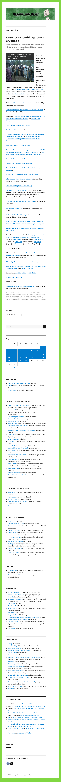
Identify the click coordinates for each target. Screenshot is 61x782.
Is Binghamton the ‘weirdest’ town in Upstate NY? (30, 706)
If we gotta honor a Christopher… (17, 159)
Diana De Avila (12, 423)
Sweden (23, 299)
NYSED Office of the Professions (18, 675)
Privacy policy (12, 390)
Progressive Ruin (13, 615)
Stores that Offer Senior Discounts (18, 677)
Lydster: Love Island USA (24, 704)
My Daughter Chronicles (15, 541)
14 (37, 354)
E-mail (10, 385)
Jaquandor (39, 294)
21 (37, 357)
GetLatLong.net (13, 664)
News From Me (12, 606)
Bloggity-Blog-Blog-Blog (16, 523)
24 (14, 360)
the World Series (20, 94)
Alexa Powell (12, 410)
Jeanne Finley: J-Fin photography (18, 448)
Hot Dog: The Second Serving (29, 715)
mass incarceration (27, 296)
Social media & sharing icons (21, 781)
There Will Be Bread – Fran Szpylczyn (19, 475)
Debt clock (11, 661)
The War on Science (12, 130)
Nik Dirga (11, 544)
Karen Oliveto (12, 450)
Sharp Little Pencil (13, 553)
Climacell (10, 655)
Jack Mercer (37, 241)
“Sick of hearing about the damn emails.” (19, 163)
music (34, 296)
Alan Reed (18, 241)
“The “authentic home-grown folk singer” (27, 713)
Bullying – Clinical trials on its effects (19, 650)
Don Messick (39, 239)
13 (31, 354)
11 (20, 354)
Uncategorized (19, 292)
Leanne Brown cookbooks (16, 666)
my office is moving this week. (20, 103)
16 (9, 357)
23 (9, 360)
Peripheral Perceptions (15, 548)
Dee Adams (11, 526)
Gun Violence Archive (14, 575)
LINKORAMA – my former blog (17, 501)
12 (26, 354)
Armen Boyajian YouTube (16, 416)
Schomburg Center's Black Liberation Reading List (23, 617)
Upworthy (11, 688)
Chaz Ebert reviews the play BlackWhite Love (20, 201)
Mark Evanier (18, 296)
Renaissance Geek (33, 297)
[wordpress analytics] (26, 747)
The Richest (11, 628)
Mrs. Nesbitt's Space (14, 537)
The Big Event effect (27, 268)
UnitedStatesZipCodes (15, 686)
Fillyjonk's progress (14, 530)
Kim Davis (12, 296)
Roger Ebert (41, 297)
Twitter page (12, 506)
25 (20, 360)
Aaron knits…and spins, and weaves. (19, 405)
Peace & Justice (12, 463)
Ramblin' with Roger (11, 775)
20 (32, 357)
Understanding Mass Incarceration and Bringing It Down (24, 109)
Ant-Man (27, 292)
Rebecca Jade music (14, 472)
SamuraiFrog (9, 299)
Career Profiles (12, 652)
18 (20, 357)
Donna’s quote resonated (14, 277)
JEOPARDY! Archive (14, 499)
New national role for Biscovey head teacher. (20, 286)
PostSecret (11, 612)
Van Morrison (31, 299)
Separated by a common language (18, 619)
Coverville (11, 597)
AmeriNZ (10, 521)
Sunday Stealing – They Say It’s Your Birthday (27, 717)
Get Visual (11, 434)
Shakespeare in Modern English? (16, 190)
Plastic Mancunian (13, 719)
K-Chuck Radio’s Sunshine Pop (16, 215)
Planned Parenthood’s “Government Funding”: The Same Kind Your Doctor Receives (23, 139)
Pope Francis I (20, 297)
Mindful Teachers (13, 459)
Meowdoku (11, 733)
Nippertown (11, 608)
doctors (24, 294)
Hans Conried (17, 239)
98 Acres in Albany (13, 592)
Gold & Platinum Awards (15, 599)
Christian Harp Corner (15, 419)
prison (26, 297)
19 (26, 357)
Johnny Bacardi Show (14, 535)
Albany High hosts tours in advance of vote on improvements (25, 262)
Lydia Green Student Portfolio (17, 455)
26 (26, 360)
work (36, 299)
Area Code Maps (13, 646)
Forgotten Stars (13, 532)
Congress (19, 294)
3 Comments (42, 299)
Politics (15, 297)
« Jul (14, 367)
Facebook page (12, 497)
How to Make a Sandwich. (14, 208)
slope (9, 713)
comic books (13, 294)
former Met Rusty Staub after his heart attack (28, 89)
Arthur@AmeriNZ (34, 292)
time (26, 299)
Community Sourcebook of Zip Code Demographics (24, 657)
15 (43, 354)
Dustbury (28, 294)
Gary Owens (19, 244)
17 (14, 357)
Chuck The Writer (13, 421)
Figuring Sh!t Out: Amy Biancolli (18, 425)
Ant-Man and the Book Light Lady (26, 273)
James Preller (12, 446)
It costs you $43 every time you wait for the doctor (22, 174)
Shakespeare (16, 299)
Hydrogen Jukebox (13, 439)
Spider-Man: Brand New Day (23, 726)
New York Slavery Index (15, 670)
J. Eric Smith (11, 441)
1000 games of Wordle (24, 733)
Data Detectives (13, 492)
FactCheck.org (12, 570)
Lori (9, 717)
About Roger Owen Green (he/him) (19, 383)
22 (43, 357)
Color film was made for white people (18, 125)
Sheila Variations (13, 621)
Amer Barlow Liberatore (15, 728)
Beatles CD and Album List (16, 595)
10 (14, 354)
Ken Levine (11, 604)
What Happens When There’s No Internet (19, 179)
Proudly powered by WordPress (34, 775)
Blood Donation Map (14, 648)
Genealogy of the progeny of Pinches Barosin (22, 430)
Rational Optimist (13, 468)
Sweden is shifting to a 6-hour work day (19, 186)
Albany (10, 644)
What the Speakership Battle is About (18, 145)
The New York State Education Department (21, 682)
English (33, 294)
